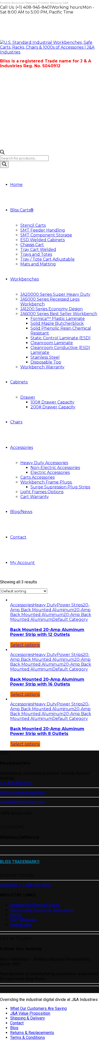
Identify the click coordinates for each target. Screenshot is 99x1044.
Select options (25, 645)
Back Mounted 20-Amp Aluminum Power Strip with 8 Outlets (47, 731)
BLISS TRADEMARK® (20, 861)
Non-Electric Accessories (55, 467)
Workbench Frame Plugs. (46, 482)
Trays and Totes (36, 254)
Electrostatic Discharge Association (42, 910)
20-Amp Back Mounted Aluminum (50, 607)
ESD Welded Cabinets (42, 239)
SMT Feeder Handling (42, 230)
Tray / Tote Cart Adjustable (47, 259)
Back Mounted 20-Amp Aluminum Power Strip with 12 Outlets (47, 632)
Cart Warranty (34, 496)
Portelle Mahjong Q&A (53, 3)
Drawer (27, 397)
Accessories (21, 447)
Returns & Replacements (32, 1032)
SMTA (15, 915)
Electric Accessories (50, 472)
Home (16, 184)
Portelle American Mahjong (18, 3)
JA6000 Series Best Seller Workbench (58, 313)
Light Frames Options (41, 491)
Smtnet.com (20, 924)
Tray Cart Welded (38, 249)
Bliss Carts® (22, 210)
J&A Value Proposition (30, 1013)
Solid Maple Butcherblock (57, 323)
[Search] (4, 164)
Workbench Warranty (42, 367)
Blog (14, 1027)
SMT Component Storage (46, 235)
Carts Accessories (37, 477)
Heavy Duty (45, 605)
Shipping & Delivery (27, 1018)
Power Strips (70, 605)
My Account (22, 562)
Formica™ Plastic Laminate (57, 318)
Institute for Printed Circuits (34, 905)
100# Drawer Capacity (52, 402)
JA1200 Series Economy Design (51, 308)
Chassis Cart (32, 244)
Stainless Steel (45, 357)
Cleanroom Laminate (51, 342)
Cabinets (19, 382)
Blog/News (21, 511)
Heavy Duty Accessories (44, 462)
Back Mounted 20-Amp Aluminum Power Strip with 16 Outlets (47, 682)
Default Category (70, 619)
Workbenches (24, 279)
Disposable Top (45, 362)
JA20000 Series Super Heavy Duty (55, 294)
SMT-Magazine (23, 919)
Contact (18, 537)
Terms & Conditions (27, 1037)
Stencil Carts (33, 225)
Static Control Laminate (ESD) (60, 338)
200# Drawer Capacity (52, 407)
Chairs (16, 422)
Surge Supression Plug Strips (60, 487)
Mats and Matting (38, 264)
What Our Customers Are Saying (38, 1008)
